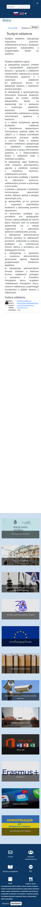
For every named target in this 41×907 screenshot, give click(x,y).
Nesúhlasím (16, 903)
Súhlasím (5, 903)
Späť (36, 27)
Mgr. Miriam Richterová (24, 301)
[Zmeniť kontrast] (25, 14)
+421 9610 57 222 (22, 307)
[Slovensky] (16, 14)
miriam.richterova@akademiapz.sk (28, 303)
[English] (22, 14)
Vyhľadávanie (23, 7)
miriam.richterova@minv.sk (25, 305)
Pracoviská (12, 28)
